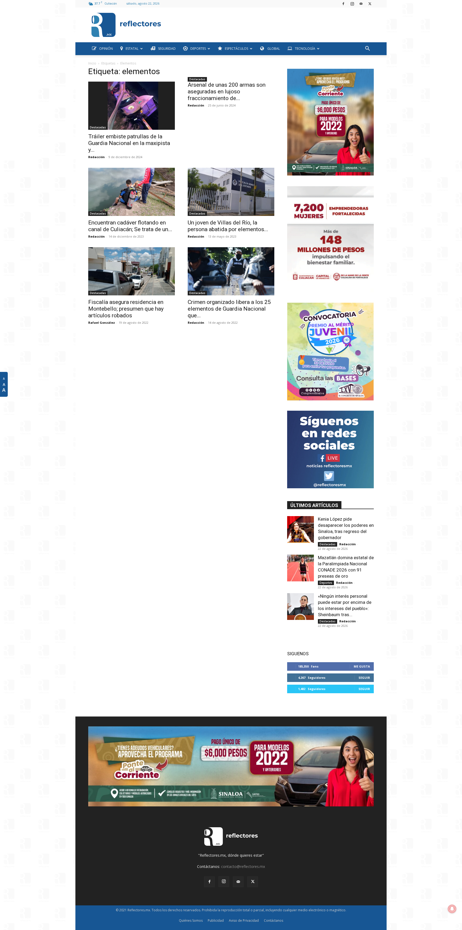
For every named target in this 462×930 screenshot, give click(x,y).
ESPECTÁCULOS (236, 48)
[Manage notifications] (452, 909)
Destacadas (98, 127)
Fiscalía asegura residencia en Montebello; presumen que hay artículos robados (126, 309)
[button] (367, 49)
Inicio (92, 63)
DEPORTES (198, 48)
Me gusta (362, 666)
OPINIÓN (106, 48)
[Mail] (361, 3)
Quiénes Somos (191, 920)
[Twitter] (370, 3)
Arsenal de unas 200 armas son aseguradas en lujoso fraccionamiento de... (226, 91)
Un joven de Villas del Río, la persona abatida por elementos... (228, 225)
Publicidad (216, 920)
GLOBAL (273, 48)
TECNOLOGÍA (305, 48)
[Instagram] (352, 3)
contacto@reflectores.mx (243, 866)
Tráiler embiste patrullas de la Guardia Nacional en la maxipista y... (129, 143)
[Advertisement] (269, 23)
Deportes (325, 583)
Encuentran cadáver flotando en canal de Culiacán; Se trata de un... (130, 225)
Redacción (96, 157)
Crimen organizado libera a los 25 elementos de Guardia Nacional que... (229, 309)
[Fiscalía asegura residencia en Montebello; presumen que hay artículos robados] (131, 271)
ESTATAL (132, 48)
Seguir (364, 678)
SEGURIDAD (167, 48)
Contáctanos (273, 920)
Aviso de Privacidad (244, 920)
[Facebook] (343, 3)
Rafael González (101, 323)
